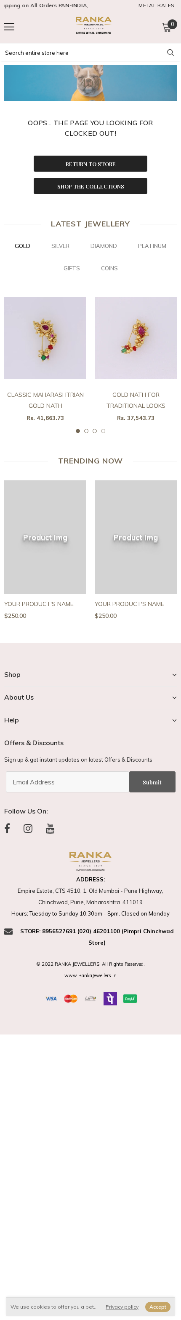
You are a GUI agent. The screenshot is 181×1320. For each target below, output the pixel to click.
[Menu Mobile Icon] (9, 27)
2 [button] (86, 431)
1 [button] (78, 431)
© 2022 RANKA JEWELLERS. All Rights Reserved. (90, 964)
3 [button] (95, 431)
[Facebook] (7, 828)
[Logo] (92, 26)
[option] (45, 361)
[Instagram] (28, 828)
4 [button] (103, 431)
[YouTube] (50, 828)
